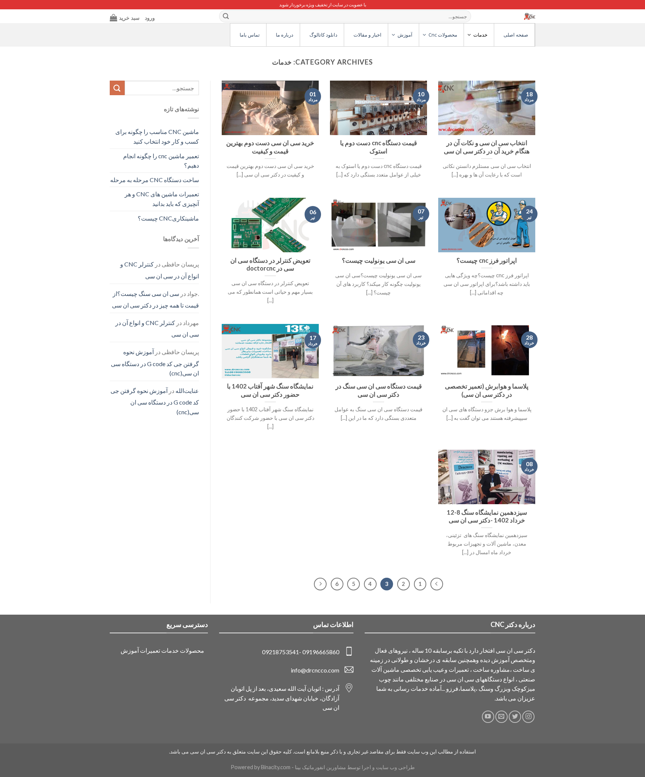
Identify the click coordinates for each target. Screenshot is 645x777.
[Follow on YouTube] (488, 717)
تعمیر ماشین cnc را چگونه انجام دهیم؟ (161, 160)
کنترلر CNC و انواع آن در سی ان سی (159, 270)
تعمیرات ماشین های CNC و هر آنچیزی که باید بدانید (162, 198)
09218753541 (280, 651)
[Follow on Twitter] (515, 717)
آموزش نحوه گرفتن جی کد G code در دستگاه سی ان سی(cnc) (155, 362)
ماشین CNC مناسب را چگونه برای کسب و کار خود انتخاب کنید (157, 136)
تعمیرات (150, 650)
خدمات (170, 650)
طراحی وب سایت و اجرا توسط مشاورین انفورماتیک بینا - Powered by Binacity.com (323, 767)
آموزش (130, 650)
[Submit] (225, 16)
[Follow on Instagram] (528, 717)
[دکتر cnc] (512, 16)
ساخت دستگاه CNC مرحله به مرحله (154, 179)
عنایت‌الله (187, 390)
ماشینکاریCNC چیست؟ (168, 218)
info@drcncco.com (315, 670)
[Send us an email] (501, 717)
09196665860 (320, 651)
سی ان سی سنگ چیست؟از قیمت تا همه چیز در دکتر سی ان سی (155, 299)
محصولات (192, 650)
